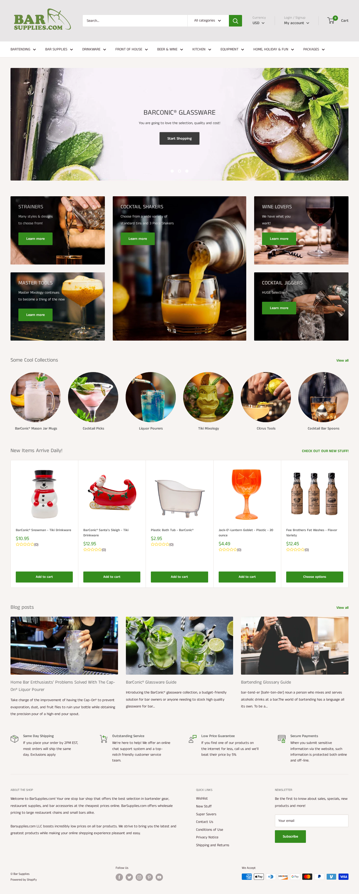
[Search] (235, 21)
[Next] (348, 523)
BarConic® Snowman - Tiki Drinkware (43, 530)
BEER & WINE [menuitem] (167, 49)
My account (294, 23)
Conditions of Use (209, 829)
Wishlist (202, 798)
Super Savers (206, 814)
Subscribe (290, 836)
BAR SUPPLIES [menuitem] (56, 49)
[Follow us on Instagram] (139, 877)
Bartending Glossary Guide (266, 682)
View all (343, 360)
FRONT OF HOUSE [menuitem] (128, 49)
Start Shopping (179, 138)
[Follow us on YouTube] (159, 877)
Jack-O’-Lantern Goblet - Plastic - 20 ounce (246, 533)
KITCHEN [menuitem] (199, 49)
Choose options (314, 576)
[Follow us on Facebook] (119, 877)
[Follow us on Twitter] (129, 877)
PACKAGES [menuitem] (311, 49)
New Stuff (204, 806)
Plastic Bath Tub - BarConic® (172, 530)
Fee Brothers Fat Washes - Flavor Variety (311, 533)
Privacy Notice (207, 837)
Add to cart (44, 576)
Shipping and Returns (212, 845)
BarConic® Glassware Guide (151, 682)
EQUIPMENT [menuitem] (229, 49)
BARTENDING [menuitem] (20, 49)
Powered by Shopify (24, 879)
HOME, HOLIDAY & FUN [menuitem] (270, 49)
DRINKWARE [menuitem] (91, 49)
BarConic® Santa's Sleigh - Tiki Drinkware (106, 533)
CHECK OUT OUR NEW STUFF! (326, 451)
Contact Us (204, 821)
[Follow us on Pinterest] (149, 877)
